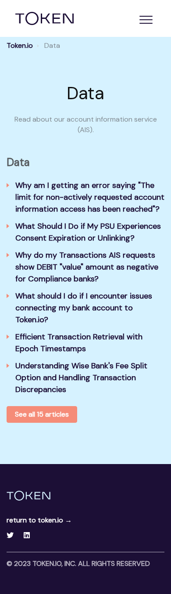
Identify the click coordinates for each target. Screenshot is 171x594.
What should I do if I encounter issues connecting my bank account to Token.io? (83, 308)
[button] (146, 19)
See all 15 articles (42, 414)
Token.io (20, 45)
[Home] (44, 18)
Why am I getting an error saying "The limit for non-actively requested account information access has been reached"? (89, 197)
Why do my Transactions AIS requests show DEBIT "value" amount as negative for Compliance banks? (86, 267)
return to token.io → (39, 520)
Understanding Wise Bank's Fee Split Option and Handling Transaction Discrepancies (81, 377)
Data (18, 162)
